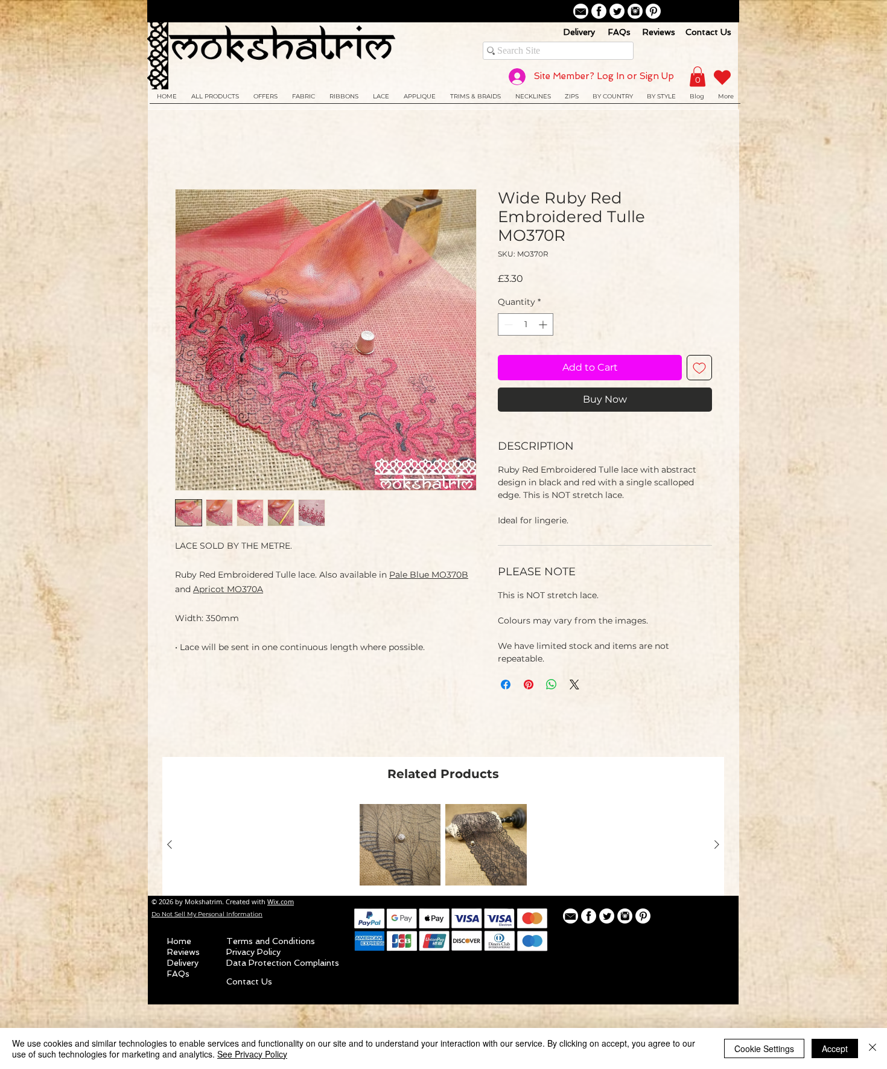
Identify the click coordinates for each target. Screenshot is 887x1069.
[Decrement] (507, 325)
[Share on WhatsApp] (551, 685)
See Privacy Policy (252, 1054)
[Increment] (544, 325)
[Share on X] (574, 685)
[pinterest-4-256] (653, 11)
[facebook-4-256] (598, 11)
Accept (835, 1048)
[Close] (872, 1048)
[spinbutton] (525, 325)
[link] (697, 76)
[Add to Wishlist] (699, 368)
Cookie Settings (764, 1048)
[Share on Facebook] (505, 685)
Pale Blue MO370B (428, 575)
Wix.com (280, 902)
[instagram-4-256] (635, 11)
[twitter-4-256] (617, 11)
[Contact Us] (580, 11)
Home (190, 146)
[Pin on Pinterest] (528, 685)
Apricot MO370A (228, 590)
